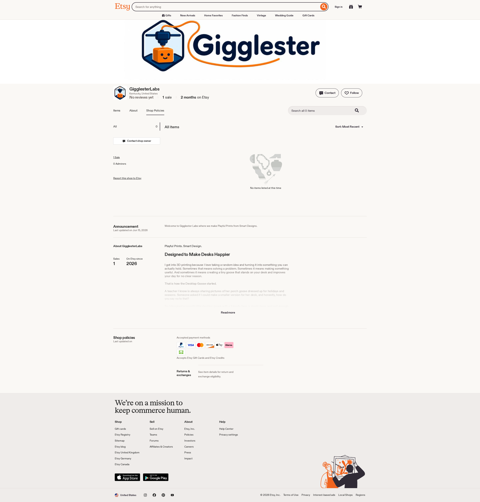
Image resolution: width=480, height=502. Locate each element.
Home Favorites (213, 15)
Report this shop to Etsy (127, 178)
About (133, 110)
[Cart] (360, 6)
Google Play (155, 477)
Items (116, 110)
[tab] (136, 126)
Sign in (339, 6)
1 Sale (116, 157)
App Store (127, 477)
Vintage (261, 15)
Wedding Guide (284, 15)
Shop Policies (155, 110)
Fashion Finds (240, 15)
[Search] (323, 6)
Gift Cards (308, 15)
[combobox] (225, 6)
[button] (327, 92)
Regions (360, 494)
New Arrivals (187, 15)
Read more (228, 312)
